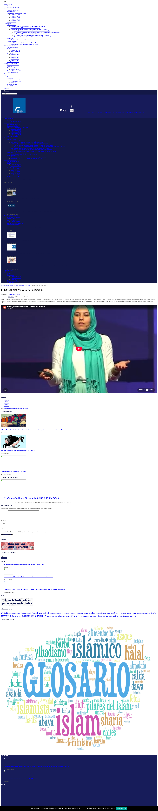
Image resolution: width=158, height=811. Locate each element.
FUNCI (109, 613)
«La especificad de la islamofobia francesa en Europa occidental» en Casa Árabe (28, 577)
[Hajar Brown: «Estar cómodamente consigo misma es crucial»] (11, 195)
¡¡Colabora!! (10, 85)
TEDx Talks (11, 297)
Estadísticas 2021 (15, 54)
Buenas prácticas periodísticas (14, 71)
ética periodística (129, 616)
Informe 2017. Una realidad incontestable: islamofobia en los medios (28, 34)
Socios (9, 5)
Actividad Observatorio (13, 62)
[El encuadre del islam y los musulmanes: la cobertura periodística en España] (11, 250)
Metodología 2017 (15, 20)
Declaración (10, 78)
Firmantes (13, 82)
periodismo (65, 616)
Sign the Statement (16, 81)
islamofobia (7, 615)
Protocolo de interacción (13, 10)
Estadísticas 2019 (15, 57)
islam (15, 408)
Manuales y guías (15, 69)
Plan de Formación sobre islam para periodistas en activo (25, 44)
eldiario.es (60, 613)
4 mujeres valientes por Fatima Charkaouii (13, 471)
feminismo (104, 613)
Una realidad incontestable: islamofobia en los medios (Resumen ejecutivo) (33, 37)
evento (99, 613)
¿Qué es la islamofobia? (13, 7)
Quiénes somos (8, 4)
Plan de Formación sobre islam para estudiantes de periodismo (26, 42)
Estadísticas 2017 (15, 60)
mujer (18, 408)
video (27, 408)
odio (59, 616)
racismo (88, 616)
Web (2, 529)
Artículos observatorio (12, 47)
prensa (74, 616)
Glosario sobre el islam (13, 65)
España (5, 408)
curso (29, 613)
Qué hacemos (7, 23)
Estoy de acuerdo (121, 808)
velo (24, 408)
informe (135, 613)
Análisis (9, 48)
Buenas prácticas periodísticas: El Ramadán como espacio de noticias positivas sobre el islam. (33, 211)
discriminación (41, 613)
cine (17, 613)
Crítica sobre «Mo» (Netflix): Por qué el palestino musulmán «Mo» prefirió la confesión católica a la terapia (33, 430)
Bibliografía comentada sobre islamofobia (19, 240)
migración (49, 616)
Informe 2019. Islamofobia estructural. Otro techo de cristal (25, 28)
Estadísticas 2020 (15, 56)
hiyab (12, 408)
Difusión (33, 613)
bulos (9, 613)
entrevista (81, 613)
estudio (93, 613)
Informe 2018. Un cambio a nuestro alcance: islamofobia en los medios (29, 29)
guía (112, 613)
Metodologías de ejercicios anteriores (16, 13)
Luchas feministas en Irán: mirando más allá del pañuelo (18, 450)
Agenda (9, 77)
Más (5, 75)
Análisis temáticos (15, 51)
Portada (3, 285)
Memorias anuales (11, 22)
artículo (4, 613)
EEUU (56, 613)
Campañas (10, 38)
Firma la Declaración (16, 79)
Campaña (13, 613)
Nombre (3, 523)
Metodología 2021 (15, 14)
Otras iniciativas (8, 74)
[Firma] (17, 606)
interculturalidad (144, 613)
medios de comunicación (34, 615)
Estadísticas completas (13, 185)
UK (115, 616)
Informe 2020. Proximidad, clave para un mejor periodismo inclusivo (28, 26)
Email (2, 556)
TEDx (21, 408)
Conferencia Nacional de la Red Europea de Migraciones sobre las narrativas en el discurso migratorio (35, 589)
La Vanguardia (15, 616)
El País (77, 613)
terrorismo (103, 616)
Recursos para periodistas (10, 63)
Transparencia (7, 8)
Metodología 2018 (15, 19)
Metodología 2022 (12, 11)
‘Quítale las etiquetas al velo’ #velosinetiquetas (22, 40)
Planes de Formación (12, 41)
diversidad (51, 613)
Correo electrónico (6, 526)
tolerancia (110, 616)
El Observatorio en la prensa (69, 613)
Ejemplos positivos (15, 50)
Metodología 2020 (15, 16)
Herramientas (10, 66)
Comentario (4, 520)
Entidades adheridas (12, 84)
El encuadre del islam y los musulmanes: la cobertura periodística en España (28, 253)
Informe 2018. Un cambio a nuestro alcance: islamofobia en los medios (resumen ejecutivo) (37, 32)
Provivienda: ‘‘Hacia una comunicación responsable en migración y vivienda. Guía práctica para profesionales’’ (38, 266)
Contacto (6, 88)
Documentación (11, 68)
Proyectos (81, 616)
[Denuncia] (17, 549)
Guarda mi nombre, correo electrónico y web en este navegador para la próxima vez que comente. (27, 532)
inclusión (129, 613)
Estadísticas (10, 53)
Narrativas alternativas (12, 72)
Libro (20, 616)
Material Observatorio (9, 45)
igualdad (124, 613)
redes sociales (95, 616)
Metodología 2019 (15, 17)
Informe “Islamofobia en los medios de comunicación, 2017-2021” (22, 179)
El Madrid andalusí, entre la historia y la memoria (30, 498)
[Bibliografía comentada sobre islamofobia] (11, 237)
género (9, 408)
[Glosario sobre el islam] (79, 752)
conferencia (23, 613)
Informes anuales (11, 25)
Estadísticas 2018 (15, 59)
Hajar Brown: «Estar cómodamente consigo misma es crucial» (24, 198)
